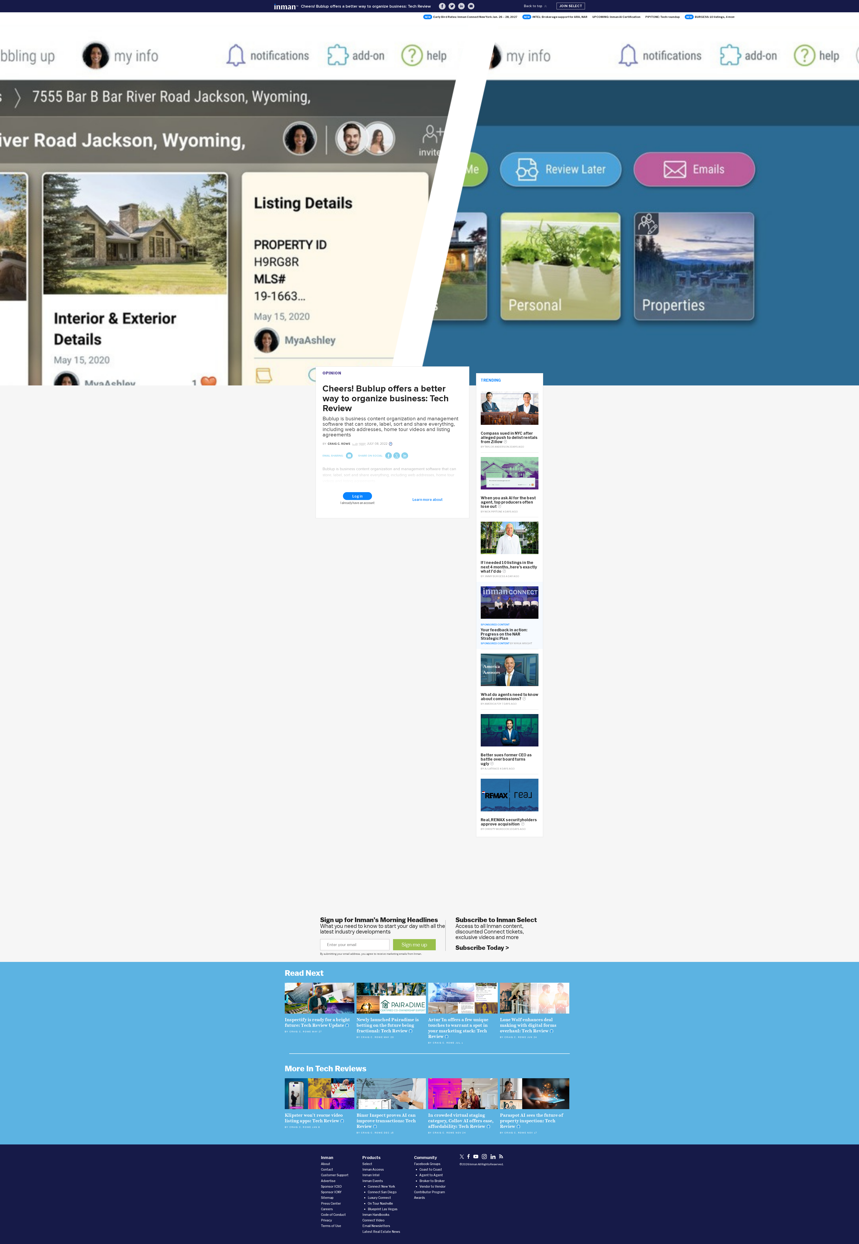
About (325, 1164)
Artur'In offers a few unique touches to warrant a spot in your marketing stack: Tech (458, 1028)
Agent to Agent (431, 1175)
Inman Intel (370, 1175)
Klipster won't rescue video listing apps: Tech (314, 1118)
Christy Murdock (497, 828)
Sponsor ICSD (331, 1186)
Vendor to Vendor (432, 1186)
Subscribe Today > (482, 948)
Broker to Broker (432, 1181)
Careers (327, 1209)
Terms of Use (331, 1226)
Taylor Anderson (497, 446)
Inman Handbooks (375, 1214)
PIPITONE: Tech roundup (662, 17)
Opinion (332, 373)
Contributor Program (429, 1192)
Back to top (533, 6)
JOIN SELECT (570, 6)
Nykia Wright (523, 643)
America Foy (493, 703)
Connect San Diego (382, 1192)
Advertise (328, 1181)
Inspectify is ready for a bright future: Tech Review (317, 1022)
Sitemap (327, 1197)
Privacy (326, 1220)
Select (367, 1164)
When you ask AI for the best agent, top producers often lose (508, 502)
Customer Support (335, 1175)
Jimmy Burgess (495, 576)
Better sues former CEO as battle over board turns (506, 759)
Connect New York (381, 1186)
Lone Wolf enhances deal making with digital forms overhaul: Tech (528, 1025)
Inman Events (372, 1181)
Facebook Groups (427, 1164)
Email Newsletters (376, 1226)
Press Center (331, 1203)
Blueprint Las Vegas (383, 1209)
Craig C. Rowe (300, 1032)
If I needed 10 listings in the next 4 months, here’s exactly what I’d (509, 566)
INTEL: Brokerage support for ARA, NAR (559, 17)
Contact (327, 1169)
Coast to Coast (430, 1169)
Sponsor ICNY (331, 1192)
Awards (419, 1197)
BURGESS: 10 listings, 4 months (717, 17)
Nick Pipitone (493, 511)
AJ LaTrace (492, 768)
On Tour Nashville (380, 1203)
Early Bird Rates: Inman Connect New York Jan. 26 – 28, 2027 (475, 17)
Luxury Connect (379, 1197)
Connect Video (373, 1220)
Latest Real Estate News (381, 1231)
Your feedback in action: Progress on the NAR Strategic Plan (504, 634)
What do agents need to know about (509, 696)
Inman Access (373, 1169)
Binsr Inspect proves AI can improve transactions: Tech (386, 1120)
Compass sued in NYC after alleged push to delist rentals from (509, 437)
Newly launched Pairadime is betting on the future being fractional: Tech (388, 1025)
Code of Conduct (333, 1214)
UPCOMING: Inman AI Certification (616, 17)
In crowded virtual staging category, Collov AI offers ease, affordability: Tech (460, 1120)
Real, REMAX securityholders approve (509, 822)
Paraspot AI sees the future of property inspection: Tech (531, 1120)
